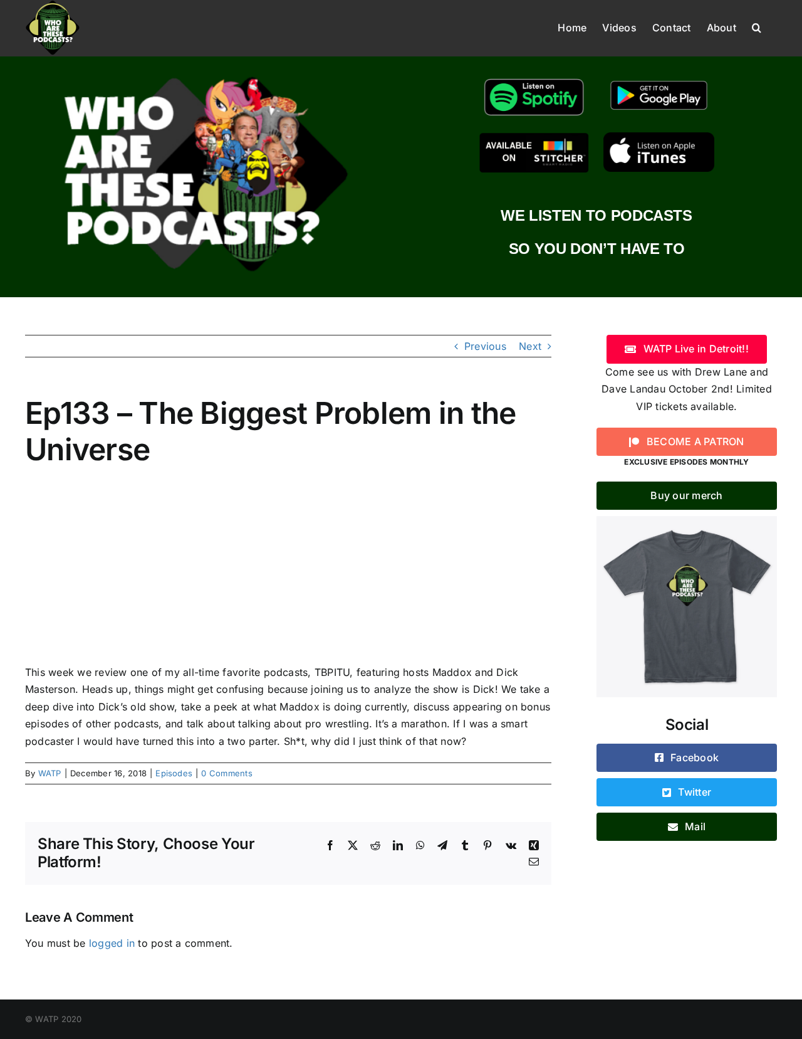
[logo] (205, 74)
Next (530, 346)
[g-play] (658, 79)
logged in (112, 943)
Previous (485, 346)
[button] (756, 26)
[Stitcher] (534, 137)
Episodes (173, 773)
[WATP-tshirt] (686, 521)
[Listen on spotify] (534, 79)
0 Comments (226, 773)
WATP (49, 773)
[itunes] (658, 137)
